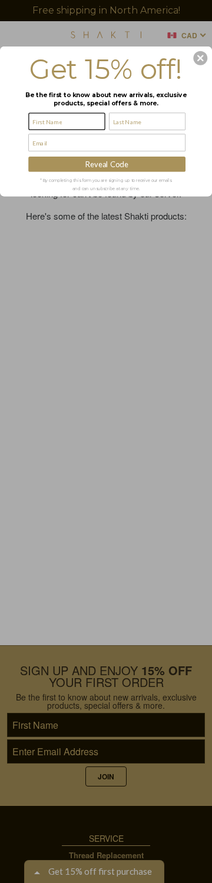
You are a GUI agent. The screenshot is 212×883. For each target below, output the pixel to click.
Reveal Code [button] (106, 164)
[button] (200, 58)
